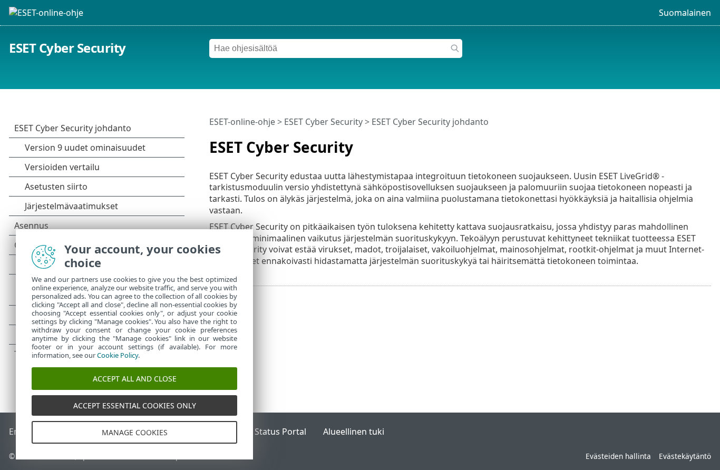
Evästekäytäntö (685, 456)
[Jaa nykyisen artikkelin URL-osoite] (673, 143)
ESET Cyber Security (67, 47)
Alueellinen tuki (353, 431)
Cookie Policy (117, 355)
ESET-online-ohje (242, 122)
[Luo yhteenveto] (705, 143)
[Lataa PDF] (689, 143)
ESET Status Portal (269, 431)
